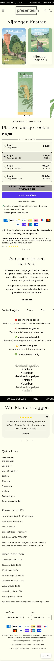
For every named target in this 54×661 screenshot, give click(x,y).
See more (27, 299)
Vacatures (7, 466)
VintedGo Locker (9, 471)
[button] (3, 10)
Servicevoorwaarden (11, 501)
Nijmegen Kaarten (40, 58)
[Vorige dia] (22, 249)
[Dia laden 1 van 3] (25, 115)
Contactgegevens (39, 648)
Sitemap (6, 481)
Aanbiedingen (8, 496)
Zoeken (5, 476)
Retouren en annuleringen (8, 459)
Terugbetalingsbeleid (21, 641)
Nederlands (39, 617)
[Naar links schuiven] (21, 440)
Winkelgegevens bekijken (16, 212)
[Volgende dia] (32, 249)
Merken (5, 491)
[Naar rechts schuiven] (32, 440)
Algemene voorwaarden (21, 645)
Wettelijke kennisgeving (19, 648)
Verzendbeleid (38, 645)
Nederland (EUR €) (16, 617)
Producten (7, 486)
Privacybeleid (38, 641)
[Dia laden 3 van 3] (29, 249)
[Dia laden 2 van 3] (27, 249)
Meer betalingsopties (27, 201)
